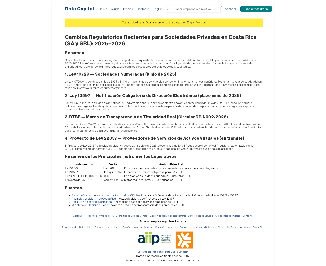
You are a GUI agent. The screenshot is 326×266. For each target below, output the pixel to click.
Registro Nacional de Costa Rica (92, 202)
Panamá (159, 227)
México (247, 227)
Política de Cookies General (133, 216)
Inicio (103, 9)
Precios (128, 9)
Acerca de (78, 216)
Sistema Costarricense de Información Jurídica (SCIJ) (105, 195)
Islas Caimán (181, 227)
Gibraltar (100, 227)
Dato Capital (79, 8)
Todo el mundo (69, 227)
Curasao (148, 227)
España (127, 227)
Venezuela (223, 227)
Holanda (137, 227)
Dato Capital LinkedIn (176, 252)
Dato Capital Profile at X (150, 252)
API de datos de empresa (227, 216)
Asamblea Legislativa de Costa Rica (94, 198)
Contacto (143, 9)
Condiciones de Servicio (200, 216)
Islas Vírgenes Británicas (203, 227)
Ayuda (115, 9)
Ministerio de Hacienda (86, 205)
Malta (170, 227)
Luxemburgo (114, 227)
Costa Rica (258, 227)
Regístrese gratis (256, 8)
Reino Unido (86, 227)
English (158, 9)
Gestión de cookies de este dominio (168, 216)
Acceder (230, 8)
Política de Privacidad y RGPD (101, 216)
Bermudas (236, 227)
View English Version (193, 22)
